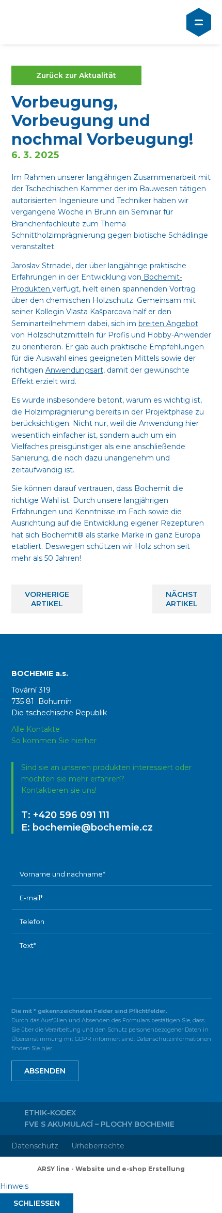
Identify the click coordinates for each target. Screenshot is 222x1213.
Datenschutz (34, 1145)
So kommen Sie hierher (54, 740)
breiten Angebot (168, 323)
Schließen (36, 1203)
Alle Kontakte (35, 729)
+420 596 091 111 (71, 815)
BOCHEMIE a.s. (55, 22)
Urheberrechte (97, 1145)
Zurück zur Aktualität (76, 75)
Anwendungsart (74, 370)
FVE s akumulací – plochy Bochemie (99, 1124)
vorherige (47, 599)
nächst (182, 599)
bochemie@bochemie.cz (93, 827)
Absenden (45, 1071)
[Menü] (199, 22)
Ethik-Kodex (50, 1112)
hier (46, 1048)
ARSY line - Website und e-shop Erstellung (111, 1169)
